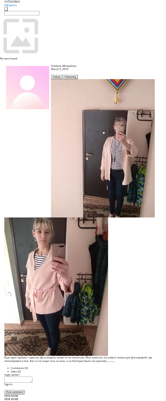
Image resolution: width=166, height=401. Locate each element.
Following (70, 76)
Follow (57, 76)
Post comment (14, 392)
